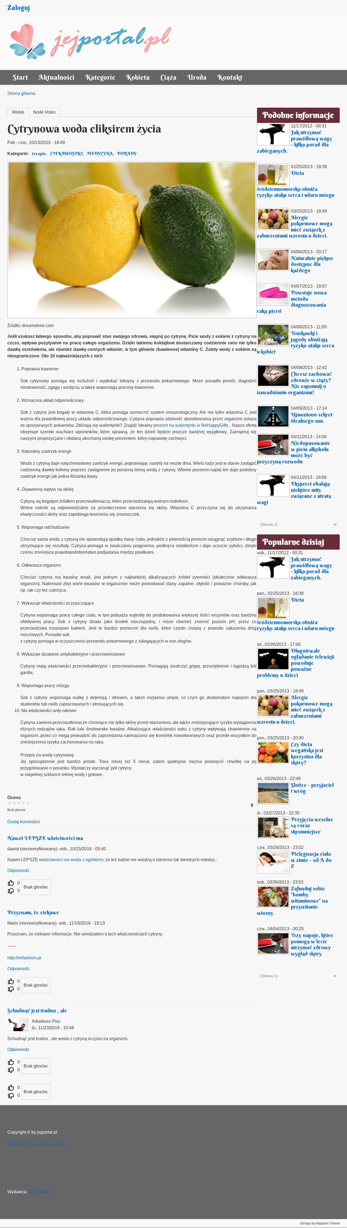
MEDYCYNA (100, 153)
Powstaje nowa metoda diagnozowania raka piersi (292, 301)
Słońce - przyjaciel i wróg (312, 787)
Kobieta (138, 77)
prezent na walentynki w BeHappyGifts (190, 425)
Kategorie (100, 77)
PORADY (127, 153)
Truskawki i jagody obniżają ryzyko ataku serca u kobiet (295, 342)
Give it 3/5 (19, 803)
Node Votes (44, 112)
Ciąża (168, 77)
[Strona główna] (96, 43)
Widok (18, 112)
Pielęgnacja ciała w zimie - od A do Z (311, 859)
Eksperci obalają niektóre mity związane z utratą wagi (294, 492)
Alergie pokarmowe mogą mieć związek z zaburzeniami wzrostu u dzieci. (294, 226)
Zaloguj (18, 8)
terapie (39, 153)
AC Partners (40, 1191)
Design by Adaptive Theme (320, 1223)
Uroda (197, 77)
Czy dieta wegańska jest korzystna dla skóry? (307, 753)
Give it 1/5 (9, 803)
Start (20, 77)
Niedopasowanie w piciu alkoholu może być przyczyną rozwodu (293, 452)
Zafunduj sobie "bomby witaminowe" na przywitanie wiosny (292, 900)
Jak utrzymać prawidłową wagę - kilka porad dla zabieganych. (294, 141)
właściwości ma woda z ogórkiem (71, 859)
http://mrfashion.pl (24, 958)
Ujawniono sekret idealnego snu (311, 417)
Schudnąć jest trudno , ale (37, 1010)
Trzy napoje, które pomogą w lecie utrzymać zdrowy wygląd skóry (312, 944)
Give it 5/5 (28, 803)
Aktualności (57, 77)
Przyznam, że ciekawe (33, 912)
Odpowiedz (18, 870)
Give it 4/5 (23, 803)
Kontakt (229, 77)
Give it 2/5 (14, 803)
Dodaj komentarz (23, 821)
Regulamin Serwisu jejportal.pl (36, 1144)
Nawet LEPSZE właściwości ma (45, 838)
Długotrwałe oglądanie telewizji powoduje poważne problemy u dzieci (295, 662)
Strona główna (21, 93)
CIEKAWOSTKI (66, 153)
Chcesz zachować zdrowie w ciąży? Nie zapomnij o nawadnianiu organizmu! (294, 383)
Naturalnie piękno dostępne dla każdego (312, 264)
